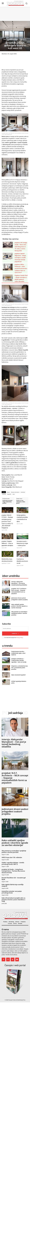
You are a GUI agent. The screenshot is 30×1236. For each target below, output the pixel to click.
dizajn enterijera (15, 492)
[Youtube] (17, 959)
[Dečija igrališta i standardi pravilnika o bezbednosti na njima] (22, 510)
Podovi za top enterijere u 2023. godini (20, 502)
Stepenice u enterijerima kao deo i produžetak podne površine (19, 667)
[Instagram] (8, 959)
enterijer (23, 492)
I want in (14, 633)
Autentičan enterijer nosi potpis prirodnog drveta (12, 892)
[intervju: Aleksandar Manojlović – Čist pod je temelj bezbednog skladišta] (6, 583)
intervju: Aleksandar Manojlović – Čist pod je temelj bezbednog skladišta (19, 583)
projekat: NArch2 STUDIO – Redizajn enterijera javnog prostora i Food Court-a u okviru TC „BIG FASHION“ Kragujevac (7, 521)
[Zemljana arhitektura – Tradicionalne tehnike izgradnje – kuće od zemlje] (6, 660)
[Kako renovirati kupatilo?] (6, 675)
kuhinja (4, 494)
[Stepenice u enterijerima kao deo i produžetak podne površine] (6, 667)
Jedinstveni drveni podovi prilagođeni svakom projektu (19, 598)
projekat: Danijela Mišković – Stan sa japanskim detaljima (7, 543)
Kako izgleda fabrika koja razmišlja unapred (12, 885)
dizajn (8, 492)
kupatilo (9, 494)
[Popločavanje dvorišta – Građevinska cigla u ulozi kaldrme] (6, 653)
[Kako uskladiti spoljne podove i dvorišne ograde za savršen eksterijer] (6, 606)
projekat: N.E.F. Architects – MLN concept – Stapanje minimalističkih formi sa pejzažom (19, 591)
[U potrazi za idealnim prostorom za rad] (22, 554)
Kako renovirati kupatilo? (18, 675)
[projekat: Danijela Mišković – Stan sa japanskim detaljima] (7, 536)
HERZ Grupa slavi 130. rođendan (12, 857)
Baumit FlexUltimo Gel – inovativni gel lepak (14, 878)
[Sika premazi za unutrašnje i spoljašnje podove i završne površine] (6, 613)
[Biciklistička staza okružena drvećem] (7, 554)
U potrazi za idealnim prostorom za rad (22, 561)
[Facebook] (3, 959)
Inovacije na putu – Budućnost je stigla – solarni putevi (22, 543)
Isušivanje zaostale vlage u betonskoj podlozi (7, 502)
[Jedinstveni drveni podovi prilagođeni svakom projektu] (6, 599)
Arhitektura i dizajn (11, 39)
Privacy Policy (19, 637)
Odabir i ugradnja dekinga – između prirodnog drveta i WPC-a (13, 863)
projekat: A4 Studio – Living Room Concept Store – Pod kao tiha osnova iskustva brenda (13, 871)
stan (14, 494)
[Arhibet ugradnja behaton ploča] (6, 682)
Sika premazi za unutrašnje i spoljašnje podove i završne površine (19, 613)
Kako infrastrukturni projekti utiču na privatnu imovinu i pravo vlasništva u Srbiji (13, 899)
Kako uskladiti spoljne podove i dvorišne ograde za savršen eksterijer (19, 606)
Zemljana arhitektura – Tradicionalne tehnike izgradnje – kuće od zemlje (18, 660)
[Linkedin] (12, 959)
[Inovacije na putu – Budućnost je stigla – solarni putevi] (22, 536)
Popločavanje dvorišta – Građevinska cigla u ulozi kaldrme (18, 653)
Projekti (23, 39)
